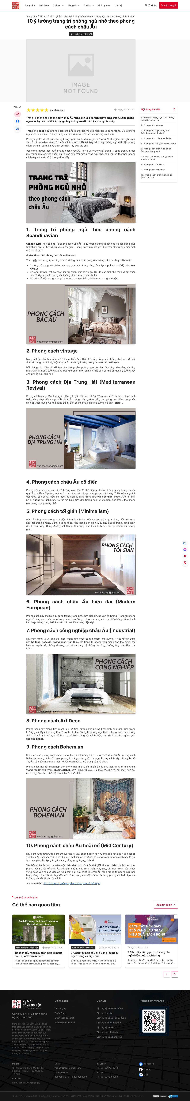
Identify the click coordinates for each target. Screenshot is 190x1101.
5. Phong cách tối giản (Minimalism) (158, 143)
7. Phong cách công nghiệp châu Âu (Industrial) (157, 157)
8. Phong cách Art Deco (152, 164)
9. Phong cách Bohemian (153, 169)
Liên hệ (118, 5)
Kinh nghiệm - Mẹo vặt (27, 947)
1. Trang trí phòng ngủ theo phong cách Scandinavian (157, 118)
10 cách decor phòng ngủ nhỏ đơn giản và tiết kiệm (71, 883)
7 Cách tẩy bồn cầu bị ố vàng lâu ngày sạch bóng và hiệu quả (38, 954)
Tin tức (87, 5)
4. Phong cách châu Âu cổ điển (156, 138)
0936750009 (111, 1076)
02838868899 (79, 1076)
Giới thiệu (44, 5)
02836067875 (61, 1076)
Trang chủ (30, 5)
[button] (63, 5)
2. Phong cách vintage (152, 125)
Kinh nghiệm (104, 5)
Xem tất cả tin (164, 904)
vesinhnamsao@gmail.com (67, 1068)
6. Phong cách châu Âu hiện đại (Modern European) (156, 150)
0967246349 (111, 1068)
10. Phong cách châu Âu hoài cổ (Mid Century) (156, 176)
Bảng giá (72, 5)
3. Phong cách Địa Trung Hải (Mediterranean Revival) (155, 131)
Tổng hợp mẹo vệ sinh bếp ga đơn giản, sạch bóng (149, 954)
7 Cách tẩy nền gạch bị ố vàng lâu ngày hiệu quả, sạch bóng (92, 954)
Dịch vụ (57, 5)
